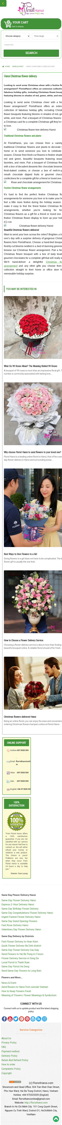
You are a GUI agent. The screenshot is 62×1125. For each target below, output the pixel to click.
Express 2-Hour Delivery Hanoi (18, 904)
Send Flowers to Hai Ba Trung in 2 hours (22, 954)
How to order (8, 1064)
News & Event (17, 66)
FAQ (4, 1047)
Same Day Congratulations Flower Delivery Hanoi (27, 912)
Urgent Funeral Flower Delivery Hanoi (21, 916)
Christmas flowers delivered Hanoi (20, 716)
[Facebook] (4, 1019)
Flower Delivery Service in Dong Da (20, 958)
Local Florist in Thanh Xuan (15, 962)
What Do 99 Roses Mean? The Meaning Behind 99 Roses (30, 366)
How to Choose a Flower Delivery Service (23, 640)
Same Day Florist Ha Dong (15, 966)
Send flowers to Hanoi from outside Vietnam (25, 987)
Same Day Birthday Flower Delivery (20, 908)
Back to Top (56, 1119)
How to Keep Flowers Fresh (16, 991)
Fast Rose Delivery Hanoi (15, 925)
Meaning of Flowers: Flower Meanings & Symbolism (29, 995)
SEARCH (31, 53)
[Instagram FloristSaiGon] (44, 1019)
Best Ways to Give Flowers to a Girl (20, 554)
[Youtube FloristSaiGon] (10, 1019)
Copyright (7, 1073)
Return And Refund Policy (15, 1060)
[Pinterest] (16, 1019)
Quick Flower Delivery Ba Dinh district (21, 945)
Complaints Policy (11, 1068)
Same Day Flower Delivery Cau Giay (20, 950)
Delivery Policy (9, 1055)
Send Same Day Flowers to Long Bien (21, 970)
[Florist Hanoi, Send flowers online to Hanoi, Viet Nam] (31, 9)
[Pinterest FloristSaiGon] (27, 1019)
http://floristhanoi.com (36, 1102)
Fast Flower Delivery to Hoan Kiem (20, 941)
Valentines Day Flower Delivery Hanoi (21, 929)
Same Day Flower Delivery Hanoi (19, 900)
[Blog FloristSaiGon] (33, 1019)
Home (7, 66)
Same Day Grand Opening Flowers (19, 921)
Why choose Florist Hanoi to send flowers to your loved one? (32, 452)
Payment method (10, 1051)
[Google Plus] (21, 1019)
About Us (6, 1038)
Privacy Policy (9, 1042)
